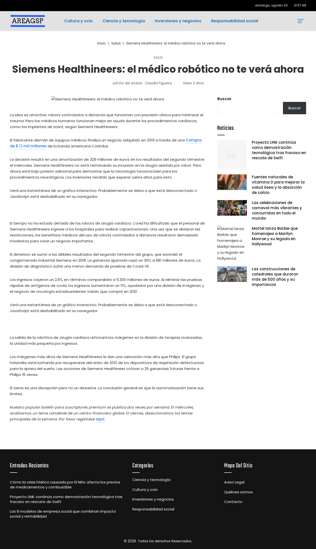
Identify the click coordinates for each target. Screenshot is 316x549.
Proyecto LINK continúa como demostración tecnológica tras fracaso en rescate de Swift (279, 150)
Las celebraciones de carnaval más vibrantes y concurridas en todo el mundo (277, 210)
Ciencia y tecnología (151, 479)
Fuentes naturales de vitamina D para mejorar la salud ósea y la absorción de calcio (278, 184)
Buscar (224, 98)
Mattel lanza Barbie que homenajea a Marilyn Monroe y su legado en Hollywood (275, 236)
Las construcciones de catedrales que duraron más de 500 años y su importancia (275, 276)
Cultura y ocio (145, 489)
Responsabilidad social (153, 509)
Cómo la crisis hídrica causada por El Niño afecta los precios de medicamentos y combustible (65, 485)
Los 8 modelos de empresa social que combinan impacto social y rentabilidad (63, 514)
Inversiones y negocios (153, 499)
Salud (158, 57)
